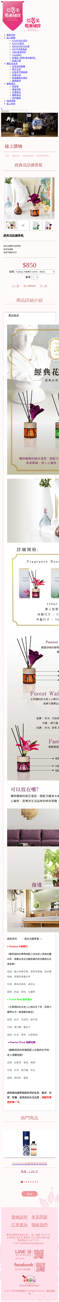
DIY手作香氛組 (19, 49)
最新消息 (11, 35)
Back (29, 1193)
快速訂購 (16, 61)
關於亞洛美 (12, 63)
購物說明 (19, 1217)
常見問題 (39, 1217)
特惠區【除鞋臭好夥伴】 (24, 58)
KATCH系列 (18, 43)
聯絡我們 (39, 1225)
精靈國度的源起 (19, 78)
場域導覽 (11, 101)
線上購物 (11, 38)
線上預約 (11, 104)
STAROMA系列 (19, 40)
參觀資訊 (11, 83)
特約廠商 (16, 98)
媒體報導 (16, 81)
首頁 (7, 156)
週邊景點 (16, 89)
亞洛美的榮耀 (18, 66)
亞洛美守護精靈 (19, 72)
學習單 (15, 86)
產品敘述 (14, 315)
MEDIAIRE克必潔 (21, 46)
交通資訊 (16, 92)
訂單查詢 (19, 1225)
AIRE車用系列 (19, 52)
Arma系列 (16, 55)
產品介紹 (15, 156)
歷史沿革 (16, 69)
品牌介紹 (16, 75)
